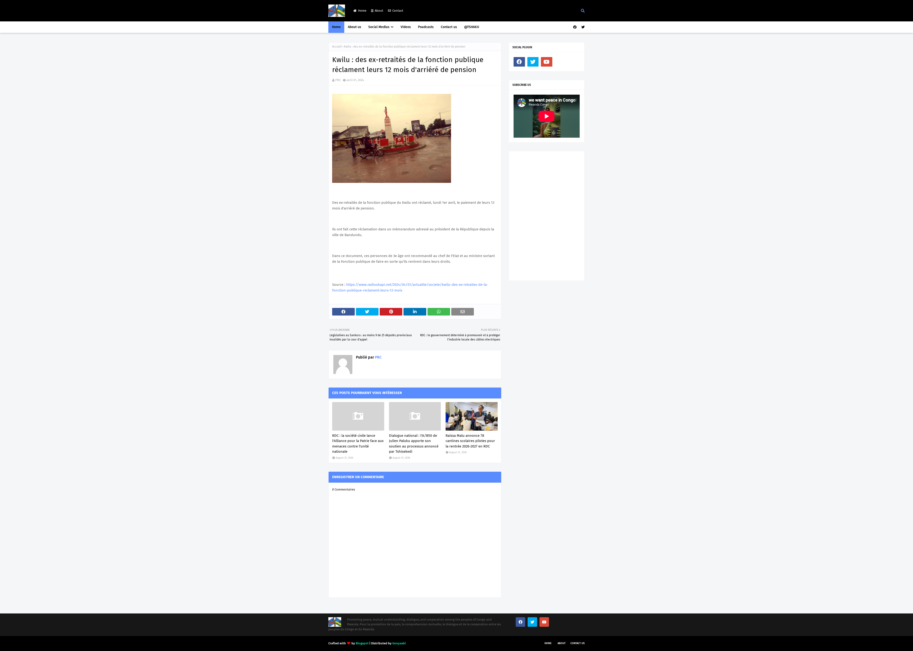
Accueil (337, 46)
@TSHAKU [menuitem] (471, 27)
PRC (338, 80)
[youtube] (546, 62)
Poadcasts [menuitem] (426, 27)
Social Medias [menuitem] (378, 27)
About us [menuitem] (354, 27)
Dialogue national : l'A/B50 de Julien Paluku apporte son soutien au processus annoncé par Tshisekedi (413, 443)
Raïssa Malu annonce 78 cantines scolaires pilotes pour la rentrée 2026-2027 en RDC (470, 440)
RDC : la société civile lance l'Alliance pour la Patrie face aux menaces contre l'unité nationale (358, 443)
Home (362, 10)
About (379, 10)
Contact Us (577, 643)
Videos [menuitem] (406, 27)
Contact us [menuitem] (449, 27)
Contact (397, 10)
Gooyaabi (399, 643)
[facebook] (575, 27)
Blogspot (362, 643)
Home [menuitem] (336, 27)
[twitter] (582, 27)
